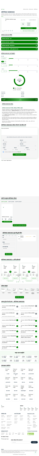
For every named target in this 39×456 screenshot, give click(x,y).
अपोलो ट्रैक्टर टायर (3, 422)
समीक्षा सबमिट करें (9, 254)
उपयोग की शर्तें (23, 434)
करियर (16, 433)
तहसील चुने (27, 147)
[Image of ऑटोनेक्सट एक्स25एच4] (7, 210)
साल (2, 61)
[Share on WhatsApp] (11, 31)
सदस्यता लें (34, 442)
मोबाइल (4, 242)
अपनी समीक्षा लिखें (5, 246)
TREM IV (34, 416)
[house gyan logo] (6, 443)
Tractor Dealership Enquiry (35, 425)
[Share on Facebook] (5, 31)
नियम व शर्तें (19, 151)
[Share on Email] (13, 31)
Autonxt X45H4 (21, 416)
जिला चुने (15, 147)
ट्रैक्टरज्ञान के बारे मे (3, 434)
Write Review (34, 422)
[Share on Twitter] (9, 31)
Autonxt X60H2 (15, 422)
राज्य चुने (4, 147)
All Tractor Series (35, 419)
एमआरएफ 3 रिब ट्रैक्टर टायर (9, 416)
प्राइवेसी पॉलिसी (19, 434)
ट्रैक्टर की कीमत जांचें (6, 221)
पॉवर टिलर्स (8, 419)
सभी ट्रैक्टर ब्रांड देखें (19, 297)
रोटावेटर (2, 419)
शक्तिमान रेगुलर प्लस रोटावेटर (3, 428)
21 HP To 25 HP (4, 201)
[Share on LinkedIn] (7, 31)
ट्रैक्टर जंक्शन (10, 434)
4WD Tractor (28, 416)
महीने (5, 61)
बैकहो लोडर (3, 425)
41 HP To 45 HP (11, 201)
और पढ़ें (2, 16)
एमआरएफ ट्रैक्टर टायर (3, 416)
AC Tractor (29, 425)
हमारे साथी (7, 434)
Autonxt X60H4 (15, 416)
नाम (3, 140)
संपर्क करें (13, 434)
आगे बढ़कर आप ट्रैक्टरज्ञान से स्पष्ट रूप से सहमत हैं (12, 151)
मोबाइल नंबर (21, 140)
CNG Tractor (28, 422)
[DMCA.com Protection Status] (30, 434)
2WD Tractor (28, 419)
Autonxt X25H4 (21, 419)
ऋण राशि (2, 56)
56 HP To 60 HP (18, 201)
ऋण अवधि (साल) (3, 63)
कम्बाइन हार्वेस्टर (9, 422)
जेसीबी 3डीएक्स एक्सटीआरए (9, 425)
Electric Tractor (28, 428)
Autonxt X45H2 (15, 419)
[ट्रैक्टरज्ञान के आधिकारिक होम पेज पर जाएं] (7, 406)
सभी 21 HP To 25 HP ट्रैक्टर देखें (19, 225)
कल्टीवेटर (8, 427)
